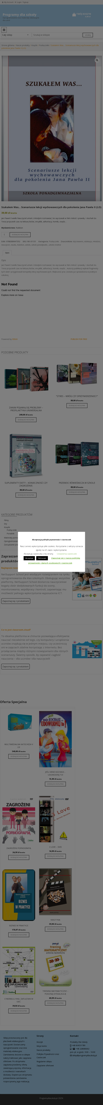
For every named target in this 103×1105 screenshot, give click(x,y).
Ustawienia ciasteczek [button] (67, 553)
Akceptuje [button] (29, 558)
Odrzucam (42, 558)
